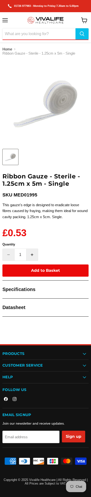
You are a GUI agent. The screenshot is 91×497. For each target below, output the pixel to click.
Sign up (73, 436)
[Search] (82, 33)
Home (7, 49)
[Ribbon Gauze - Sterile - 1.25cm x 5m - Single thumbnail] (10, 157)
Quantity (8, 244)
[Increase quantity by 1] (32, 255)
